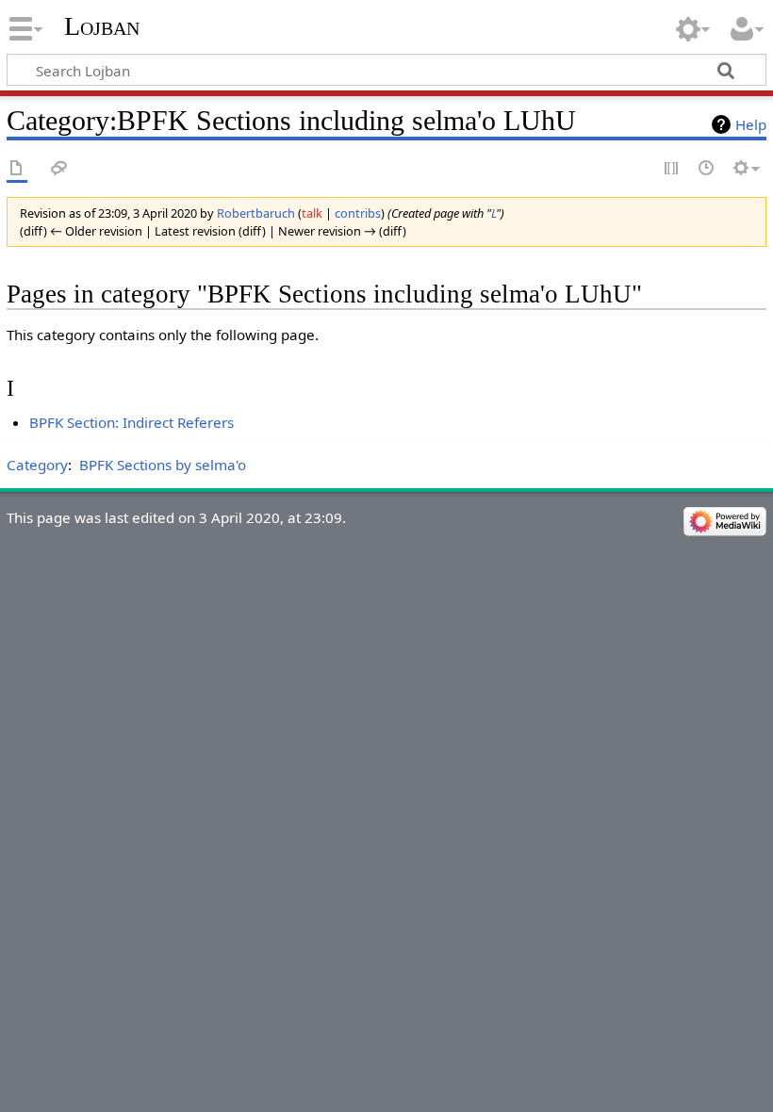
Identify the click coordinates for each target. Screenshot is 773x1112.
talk (312, 212)
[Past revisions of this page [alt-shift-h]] (707, 169)
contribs (358, 212)
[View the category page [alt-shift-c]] (17, 169)
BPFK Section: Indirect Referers (131, 422)
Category (37, 464)
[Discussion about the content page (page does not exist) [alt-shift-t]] (59, 169)
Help (750, 124)
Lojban (102, 26)
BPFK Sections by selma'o (162, 464)
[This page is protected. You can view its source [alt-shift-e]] (672, 169)
